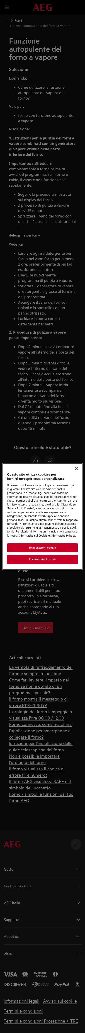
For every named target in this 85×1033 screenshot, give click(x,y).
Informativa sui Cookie (33, 535)
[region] (42, 516)
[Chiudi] (77, 469)
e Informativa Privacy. (62, 535)
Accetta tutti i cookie (42, 559)
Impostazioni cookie (42, 547)
